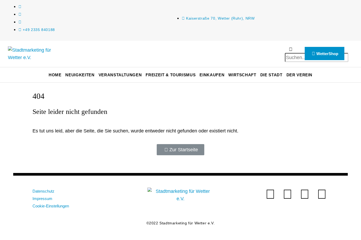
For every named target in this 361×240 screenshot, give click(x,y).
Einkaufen (212, 75)
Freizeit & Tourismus (171, 75)
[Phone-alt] (321, 194)
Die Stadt (271, 75)
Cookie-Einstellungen (51, 206)
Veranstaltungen (120, 75)
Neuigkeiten (79, 75)
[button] (291, 49)
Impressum (42, 198)
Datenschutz (43, 191)
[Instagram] (304, 194)
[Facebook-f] (287, 194)
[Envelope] (270, 194)
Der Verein (299, 75)
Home (55, 75)
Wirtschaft (242, 75)
